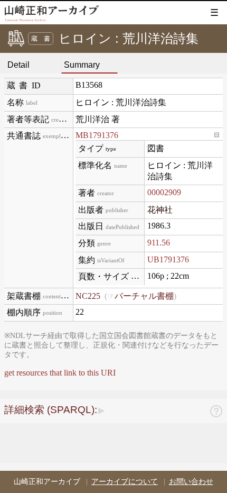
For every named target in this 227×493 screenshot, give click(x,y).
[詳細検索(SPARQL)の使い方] (215, 413)
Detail (18, 64)
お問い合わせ (191, 482)
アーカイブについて (124, 482)
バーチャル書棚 (144, 295)
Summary (82, 64)
